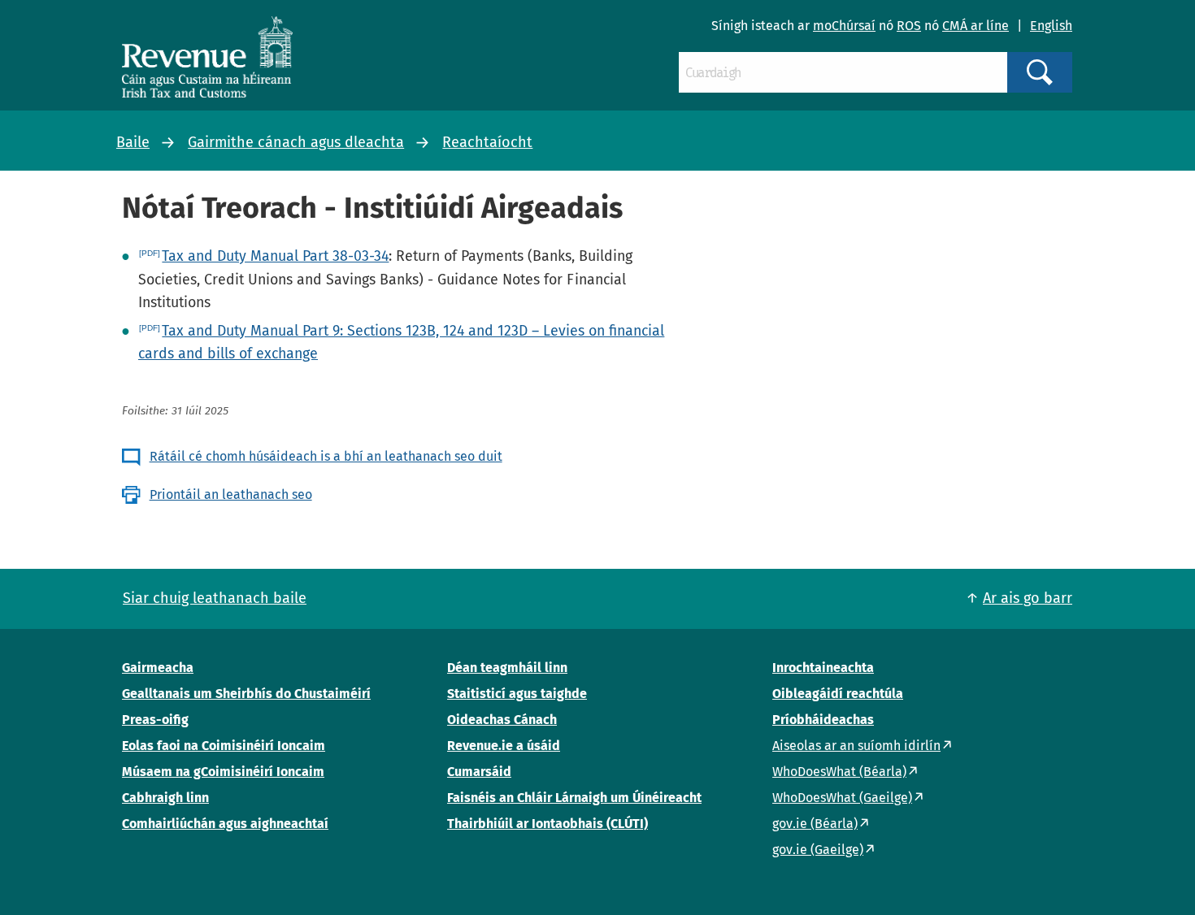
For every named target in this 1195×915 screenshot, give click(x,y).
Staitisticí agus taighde (517, 693)
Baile (133, 142)
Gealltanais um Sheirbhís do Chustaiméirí (246, 693)
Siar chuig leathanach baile (214, 598)
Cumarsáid (479, 771)
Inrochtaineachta (823, 667)
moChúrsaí (844, 25)
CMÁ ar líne (975, 25)
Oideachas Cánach (502, 719)
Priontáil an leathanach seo (231, 494)
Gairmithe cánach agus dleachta (296, 142)
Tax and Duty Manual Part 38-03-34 (275, 256)
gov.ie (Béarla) (815, 823)
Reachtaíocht (487, 142)
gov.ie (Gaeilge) (817, 849)
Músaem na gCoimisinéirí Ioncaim (223, 771)
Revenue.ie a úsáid (503, 745)
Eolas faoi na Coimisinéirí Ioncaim (223, 745)
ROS (909, 25)
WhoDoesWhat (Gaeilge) (842, 797)
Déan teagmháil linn (507, 667)
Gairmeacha (157, 667)
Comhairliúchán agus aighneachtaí (225, 823)
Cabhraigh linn (165, 797)
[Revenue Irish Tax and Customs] (207, 57)
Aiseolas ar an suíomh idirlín (856, 745)
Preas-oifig (155, 719)
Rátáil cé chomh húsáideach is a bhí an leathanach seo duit (326, 456)
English (1051, 25)
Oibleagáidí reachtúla (837, 693)
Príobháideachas (823, 719)
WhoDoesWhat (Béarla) (839, 771)
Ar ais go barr (1027, 598)
